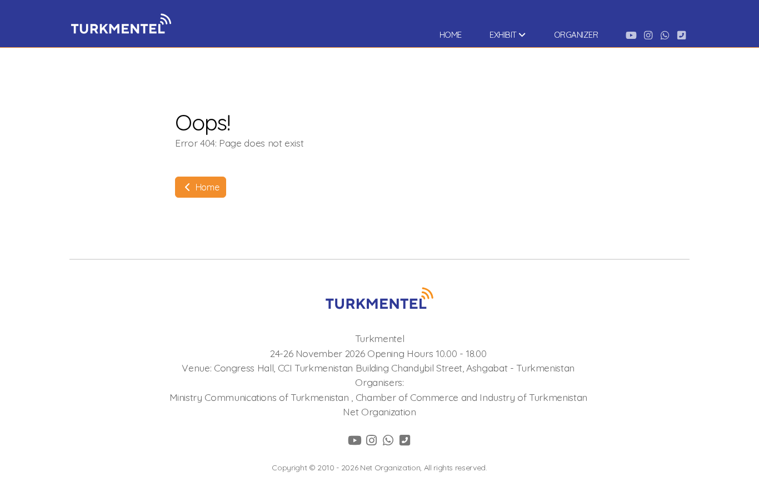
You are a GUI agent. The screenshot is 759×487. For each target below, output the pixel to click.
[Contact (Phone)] (681, 35)
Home (206, 187)
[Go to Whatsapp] (664, 35)
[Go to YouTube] (631, 35)
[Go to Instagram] (648, 35)
